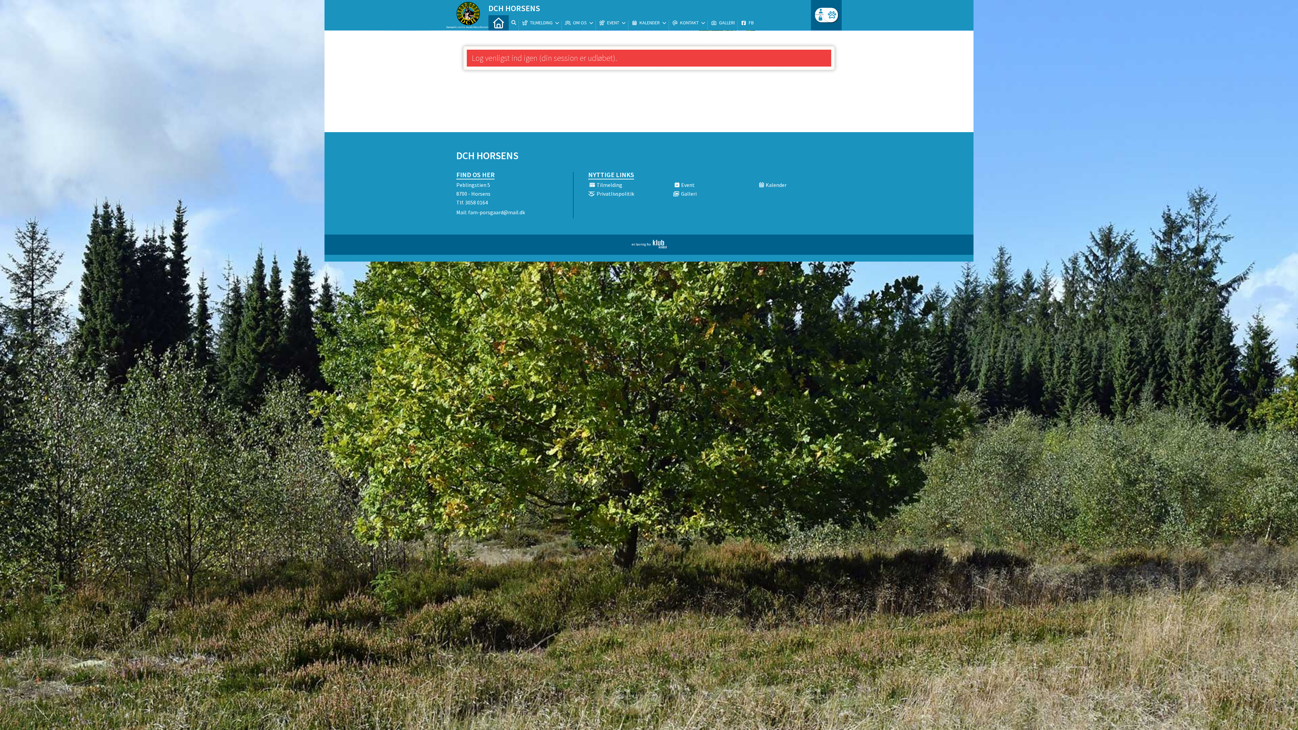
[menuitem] (498, 22)
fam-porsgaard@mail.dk (496, 212)
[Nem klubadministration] (649, 246)
